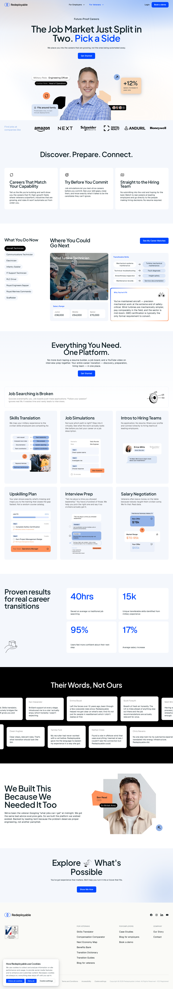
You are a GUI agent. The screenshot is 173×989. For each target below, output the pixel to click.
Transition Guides (85, 957)
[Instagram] (156, 915)
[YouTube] (167, 915)
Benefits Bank (84, 947)
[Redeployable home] (15, 4)
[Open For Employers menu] (84, 4)
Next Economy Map (87, 942)
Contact (157, 936)
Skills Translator (85, 931)
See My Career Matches (156, 241)
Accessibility (86, 981)
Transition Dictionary (87, 952)
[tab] (15, 248)
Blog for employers (129, 936)
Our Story (158, 931)
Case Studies (126, 931)
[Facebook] (151, 915)
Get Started (88, 56)
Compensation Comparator (91, 936)
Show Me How (88, 890)
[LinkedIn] (161, 915)
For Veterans (95, 4)
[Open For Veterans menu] (103, 4)
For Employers (75, 4)
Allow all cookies (15, 981)
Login (147, 4)
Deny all (31, 981)
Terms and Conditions (70, 981)
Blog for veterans (86, 962)
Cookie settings (100, 981)
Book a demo (160, 4)
